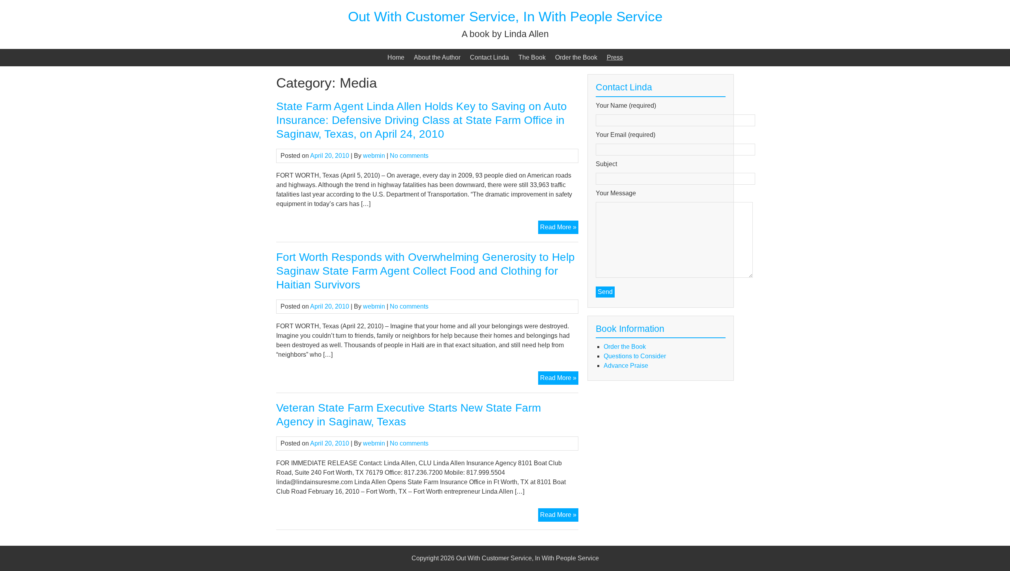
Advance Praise (626, 365)
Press (615, 57)
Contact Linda (489, 57)
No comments (409, 155)
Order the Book (576, 57)
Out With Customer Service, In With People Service (505, 16)
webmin (374, 155)
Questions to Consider (635, 356)
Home (395, 57)
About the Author (437, 57)
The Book (532, 57)
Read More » (559, 228)
